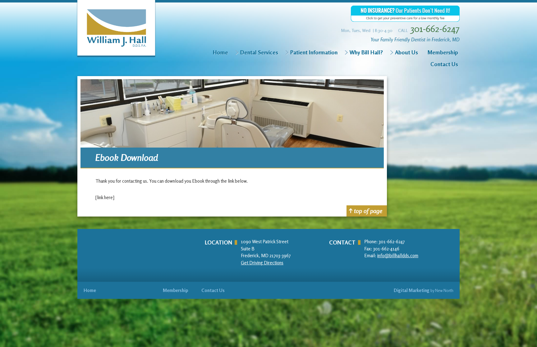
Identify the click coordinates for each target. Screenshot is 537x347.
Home (220, 52)
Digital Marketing (411, 290)
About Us (406, 52)
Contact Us (444, 64)
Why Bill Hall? (366, 52)
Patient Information (313, 52)
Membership (443, 52)
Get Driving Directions (262, 263)
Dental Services (259, 52)
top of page (368, 211)
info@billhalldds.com (397, 255)
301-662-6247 (435, 28)
